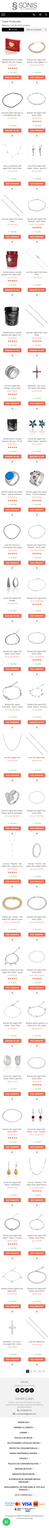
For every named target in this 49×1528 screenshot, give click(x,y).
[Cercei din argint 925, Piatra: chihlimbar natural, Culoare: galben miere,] (12, 1169)
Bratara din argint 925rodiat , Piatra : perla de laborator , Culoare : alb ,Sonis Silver (12, 705)
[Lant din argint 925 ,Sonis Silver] (12, 206)
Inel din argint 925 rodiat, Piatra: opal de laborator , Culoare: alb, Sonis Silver (12, 811)
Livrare (24, 1432)
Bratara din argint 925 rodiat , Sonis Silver (12, 1024)
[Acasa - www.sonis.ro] (24, 6)
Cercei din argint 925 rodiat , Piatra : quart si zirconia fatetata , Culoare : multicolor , (37, 167)
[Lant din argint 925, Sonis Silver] (37, 315)
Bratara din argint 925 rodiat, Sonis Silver (12, 652)
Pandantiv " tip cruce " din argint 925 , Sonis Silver (12, 1342)
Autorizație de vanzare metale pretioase (24, 1480)
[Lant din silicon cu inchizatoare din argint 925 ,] (12, 532)
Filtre (14, 29)
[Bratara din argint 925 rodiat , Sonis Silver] (12, 1010)
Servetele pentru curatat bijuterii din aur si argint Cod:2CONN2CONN (12, 60)
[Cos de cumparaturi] (40, 14)
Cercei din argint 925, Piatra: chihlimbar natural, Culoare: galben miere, (12, 1183)
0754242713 (26, 1410)
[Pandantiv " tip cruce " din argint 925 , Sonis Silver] (12, 1328)
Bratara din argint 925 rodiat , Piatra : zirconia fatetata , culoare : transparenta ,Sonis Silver (12, 1236)
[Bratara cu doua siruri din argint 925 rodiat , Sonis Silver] (12, 956)
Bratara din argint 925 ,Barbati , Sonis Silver (37, 220)
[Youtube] (22, 1390)
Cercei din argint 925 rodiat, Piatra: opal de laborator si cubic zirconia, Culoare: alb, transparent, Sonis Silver (12, 1077)
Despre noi (23, 1422)
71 (40, 1371)
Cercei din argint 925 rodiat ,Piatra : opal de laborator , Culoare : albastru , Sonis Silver (36, 440)
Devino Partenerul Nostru (24, 1453)
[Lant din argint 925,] (12, 744)
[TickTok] (27, 1390)
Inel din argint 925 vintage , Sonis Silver (12, 386)
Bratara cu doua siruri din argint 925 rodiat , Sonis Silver (12, 971)
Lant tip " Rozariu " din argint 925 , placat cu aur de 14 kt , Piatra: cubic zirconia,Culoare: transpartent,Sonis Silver (12, 865)
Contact (23, 1458)
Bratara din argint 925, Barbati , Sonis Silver (36, 546)
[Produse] (3, 15)
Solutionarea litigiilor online (23, 1443)
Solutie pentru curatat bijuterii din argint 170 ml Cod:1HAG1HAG (12, 333)
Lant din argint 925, (12, 757)
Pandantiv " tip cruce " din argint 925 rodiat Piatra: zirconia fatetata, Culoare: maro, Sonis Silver (37, 386)
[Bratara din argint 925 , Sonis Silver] (37, 99)
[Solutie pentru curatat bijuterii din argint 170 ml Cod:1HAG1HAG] (12, 315)
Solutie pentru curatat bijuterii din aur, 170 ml (12, 440)
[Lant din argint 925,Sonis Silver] (37, 259)
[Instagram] (32, 1390)
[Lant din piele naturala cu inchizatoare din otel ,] (12, 99)
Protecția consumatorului (23, 1448)
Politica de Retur (23, 1438)
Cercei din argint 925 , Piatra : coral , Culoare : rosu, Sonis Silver (37, 1130)
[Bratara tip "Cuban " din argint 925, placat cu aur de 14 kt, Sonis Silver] (12, 903)
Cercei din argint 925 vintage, (12, 599)
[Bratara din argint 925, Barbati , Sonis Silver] (37, 532)
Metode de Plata (23, 1469)
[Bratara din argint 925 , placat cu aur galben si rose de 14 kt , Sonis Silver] (37, 46)
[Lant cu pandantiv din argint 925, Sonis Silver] (12, 152)
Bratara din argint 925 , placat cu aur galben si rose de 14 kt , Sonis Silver (37, 60)
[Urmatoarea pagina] (43, 1371)
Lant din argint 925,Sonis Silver (36, 273)
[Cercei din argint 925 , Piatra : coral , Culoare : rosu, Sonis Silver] (37, 1116)
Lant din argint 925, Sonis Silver (36, 333)
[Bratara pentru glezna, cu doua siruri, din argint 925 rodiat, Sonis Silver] (37, 1010)
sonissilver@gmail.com (26, 1414)
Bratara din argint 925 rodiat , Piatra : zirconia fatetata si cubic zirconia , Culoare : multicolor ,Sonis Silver (37, 705)
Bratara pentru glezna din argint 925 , (12, 1289)
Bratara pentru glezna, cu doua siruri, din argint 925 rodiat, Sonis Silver (37, 1024)
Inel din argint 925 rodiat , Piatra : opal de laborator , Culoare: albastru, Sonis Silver (12, 493)
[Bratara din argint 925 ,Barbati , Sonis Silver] (37, 206)
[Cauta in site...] (46, 14)
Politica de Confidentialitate (23, 1463)
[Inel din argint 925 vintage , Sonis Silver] (12, 372)
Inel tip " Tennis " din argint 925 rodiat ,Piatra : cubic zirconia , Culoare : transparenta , (36, 865)
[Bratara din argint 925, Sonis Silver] (37, 638)
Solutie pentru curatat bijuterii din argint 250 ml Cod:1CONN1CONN (12, 273)
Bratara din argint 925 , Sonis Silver (37, 114)
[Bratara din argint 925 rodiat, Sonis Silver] (12, 638)
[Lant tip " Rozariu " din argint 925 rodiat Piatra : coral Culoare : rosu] (37, 1169)
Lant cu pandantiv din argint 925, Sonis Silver (12, 167)
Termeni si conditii (24, 1427)
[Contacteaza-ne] (34, 14)
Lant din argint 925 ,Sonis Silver (12, 220)
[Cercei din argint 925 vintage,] (12, 585)
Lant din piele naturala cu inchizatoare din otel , (12, 114)
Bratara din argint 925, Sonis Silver (36, 652)
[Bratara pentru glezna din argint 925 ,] (12, 1275)
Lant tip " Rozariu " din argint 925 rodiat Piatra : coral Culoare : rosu (37, 1183)
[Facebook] (17, 1390)
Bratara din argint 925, (36, 598)
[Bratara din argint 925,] (37, 585)
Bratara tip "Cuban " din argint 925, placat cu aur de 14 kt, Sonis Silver (12, 918)
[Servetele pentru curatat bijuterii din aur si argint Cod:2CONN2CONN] (12, 46)
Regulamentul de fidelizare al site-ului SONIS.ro (24, 1488)
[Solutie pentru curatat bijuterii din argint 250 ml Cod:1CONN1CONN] (12, 259)
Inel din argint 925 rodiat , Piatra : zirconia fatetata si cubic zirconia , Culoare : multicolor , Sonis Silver (37, 493)
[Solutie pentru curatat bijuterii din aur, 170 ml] (12, 425)
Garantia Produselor (23, 1474)
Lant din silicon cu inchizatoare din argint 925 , (12, 546)
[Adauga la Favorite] (12, 83)
